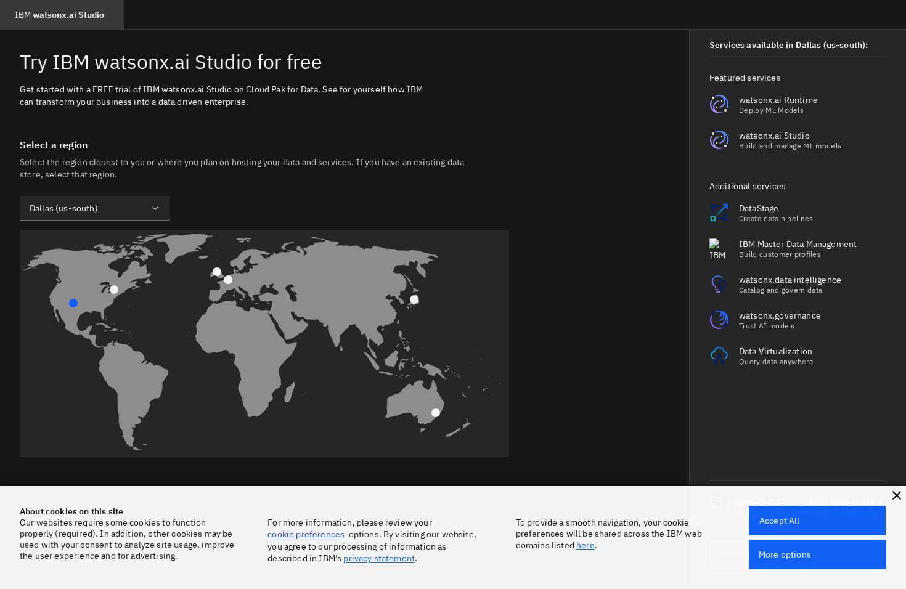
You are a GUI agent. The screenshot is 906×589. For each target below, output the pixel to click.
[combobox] (95, 208)
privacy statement (379, 558)
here (585, 545)
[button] (896, 495)
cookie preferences (306, 534)
